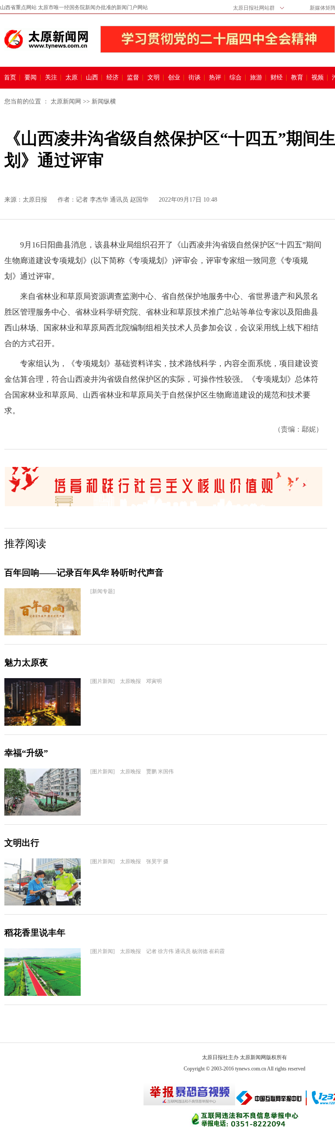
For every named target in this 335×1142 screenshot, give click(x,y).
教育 (297, 78)
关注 (51, 78)
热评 (215, 78)
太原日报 (35, 199)
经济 (112, 78)
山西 (92, 78)
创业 (174, 78)
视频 (317, 78)
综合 (235, 78)
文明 (153, 78)
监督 (133, 78)
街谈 (194, 78)
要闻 (30, 78)
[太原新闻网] (46, 39)
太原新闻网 (66, 101)
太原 (71, 78)
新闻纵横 (104, 101)
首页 (10, 78)
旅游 (256, 78)
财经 (276, 78)
